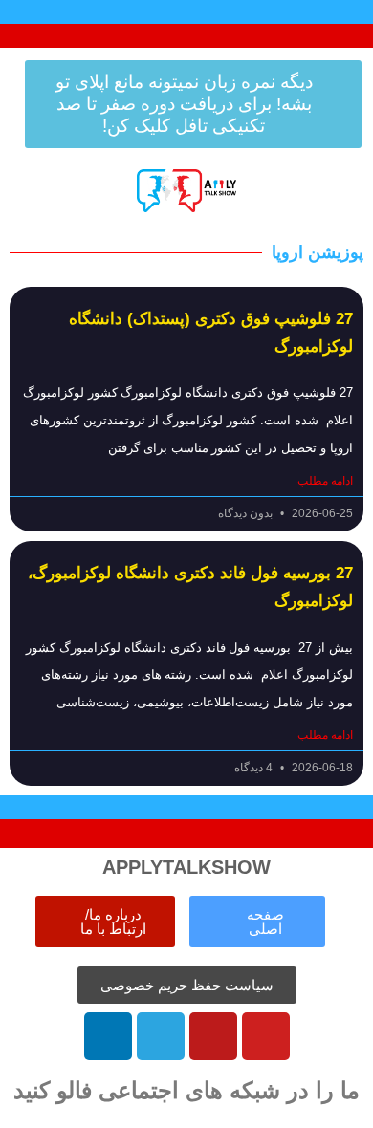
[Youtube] (266, 1036)
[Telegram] (161, 1036)
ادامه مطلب (325, 481)
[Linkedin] (108, 1036)
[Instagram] (213, 1036)
